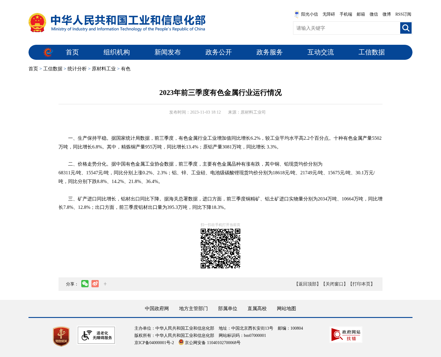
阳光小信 (309, 14)
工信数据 (371, 52)
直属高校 (257, 308)
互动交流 (321, 52)
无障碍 (328, 14)
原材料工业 (104, 68)
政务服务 (269, 52)
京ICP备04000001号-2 (154, 342)
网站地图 (286, 308)
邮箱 (361, 14)
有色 (125, 68)
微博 (386, 14)
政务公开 (219, 52)
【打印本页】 (361, 284)
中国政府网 (157, 308)
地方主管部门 (193, 308)
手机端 (346, 14)
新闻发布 (167, 52)
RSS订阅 (403, 14)
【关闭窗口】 (334, 284)
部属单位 (227, 308)
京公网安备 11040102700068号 (213, 342)
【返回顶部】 (307, 284)
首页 (72, 52)
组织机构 (117, 52)
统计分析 (77, 68)
